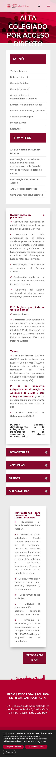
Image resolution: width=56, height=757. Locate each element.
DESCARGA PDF (34, 657)
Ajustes (9, 752)
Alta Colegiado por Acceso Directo (25, 151)
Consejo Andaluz (19, 83)
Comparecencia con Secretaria (26, 195)
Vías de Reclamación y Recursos (27, 110)
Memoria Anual (18, 122)
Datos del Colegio (19, 77)
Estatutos (15, 128)
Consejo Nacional (19, 89)
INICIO (11, 694)
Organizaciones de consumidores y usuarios (23, 97)
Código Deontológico (21, 116)
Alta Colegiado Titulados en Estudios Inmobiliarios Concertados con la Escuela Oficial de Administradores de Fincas (26, 166)
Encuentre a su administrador (26, 104)
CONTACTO (38, 697)
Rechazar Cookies (36, 747)
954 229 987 (39, 713)
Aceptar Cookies (13, 747)
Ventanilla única (18, 71)
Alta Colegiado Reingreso (23, 189)
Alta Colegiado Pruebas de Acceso (24, 181)
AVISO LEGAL (25, 694)
